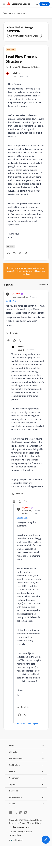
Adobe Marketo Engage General (15, 13)
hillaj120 (16, 73)
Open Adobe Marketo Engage (26, 35)
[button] (15, 67)
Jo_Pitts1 (16, 293)
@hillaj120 (11, 301)
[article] (26, 317)
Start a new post (29, 271)
